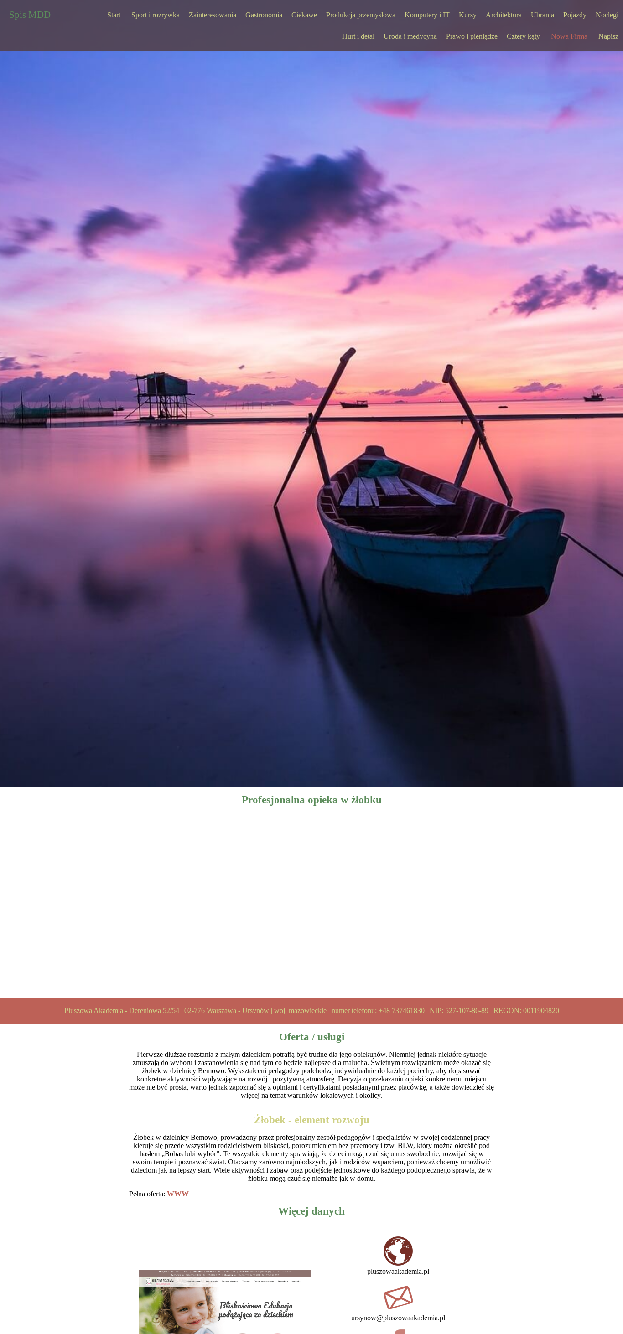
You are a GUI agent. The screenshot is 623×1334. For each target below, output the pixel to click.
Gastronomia (263, 15)
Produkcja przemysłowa (360, 15)
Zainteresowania (212, 15)
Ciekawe (304, 15)
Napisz (608, 36)
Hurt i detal (358, 36)
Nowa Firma (569, 36)
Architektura (504, 15)
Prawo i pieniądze (472, 36)
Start (113, 15)
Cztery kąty (523, 36)
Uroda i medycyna (410, 36)
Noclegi (607, 15)
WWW (178, 1194)
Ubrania (542, 15)
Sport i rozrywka (155, 15)
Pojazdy (575, 15)
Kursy (468, 15)
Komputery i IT (427, 15)
